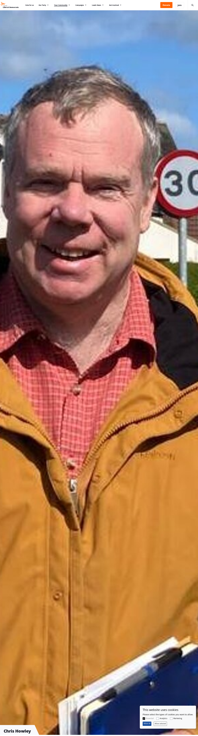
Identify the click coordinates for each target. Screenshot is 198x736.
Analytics (163, 718)
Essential (150, 718)
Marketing (177, 718)
